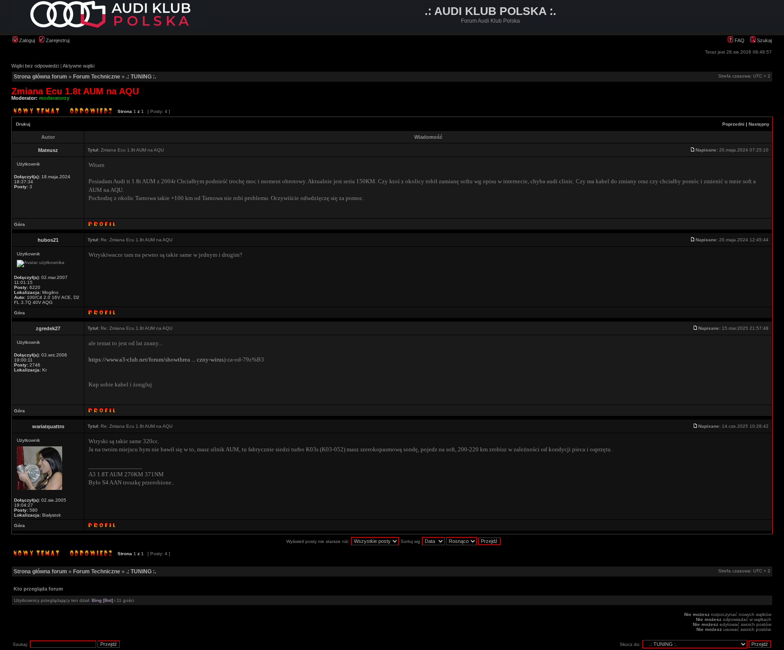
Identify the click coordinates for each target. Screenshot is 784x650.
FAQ (739, 40)
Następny (759, 124)
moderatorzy (54, 98)
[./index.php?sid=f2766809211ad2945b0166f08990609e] (109, 26)
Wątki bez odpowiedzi (35, 65)
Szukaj (763, 40)
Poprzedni (733, 124)
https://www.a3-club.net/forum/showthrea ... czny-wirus (156, 359)
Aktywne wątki (78, 65)
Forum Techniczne (96, 76)
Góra (19, 224)
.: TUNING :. (141, 76)
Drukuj (23, 124)
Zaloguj (26, 40)
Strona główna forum (40, 76)
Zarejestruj (56, 40)
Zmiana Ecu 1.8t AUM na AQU (75, 91)
